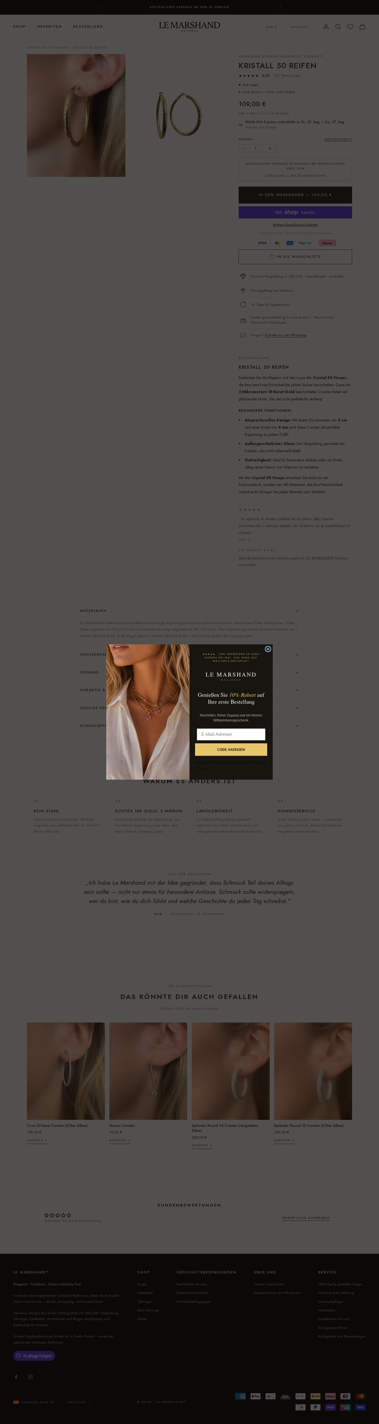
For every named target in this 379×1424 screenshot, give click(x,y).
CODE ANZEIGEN (231, 750)
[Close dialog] (268, 649)
